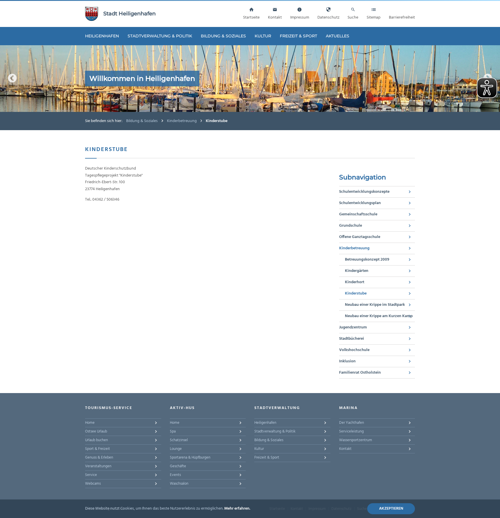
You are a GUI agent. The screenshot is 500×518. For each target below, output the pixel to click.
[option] (250, 78)
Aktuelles (337, 36)
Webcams (93, 484)
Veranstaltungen (98, 466)
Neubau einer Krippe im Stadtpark (375, 304)
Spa (173, 431)
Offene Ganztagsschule (359, 237)
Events (175, 475)
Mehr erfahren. (237, 508)
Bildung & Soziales (223, 36)
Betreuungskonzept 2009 (367, 259)
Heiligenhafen (102, 36)
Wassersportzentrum (355, 440)
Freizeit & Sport (298, 36)
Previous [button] (12, 78)
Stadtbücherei (351, 338)
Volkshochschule (354, 350)
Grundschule (350, 225)
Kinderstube (356, 293)
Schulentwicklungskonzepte (364, 191)
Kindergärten (356, 271)
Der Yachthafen (351, 423)
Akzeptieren (391, 508)
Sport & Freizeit (97, 449)
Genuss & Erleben (99, 458)
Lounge (176, 449)
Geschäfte (178, 466)
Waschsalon (179, 484)
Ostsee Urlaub (96, 431)
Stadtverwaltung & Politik (160, 36)
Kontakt (345, 449)
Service (91, 475)
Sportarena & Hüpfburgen (190, 458)
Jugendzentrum (353, 327)
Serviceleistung (351, 431)
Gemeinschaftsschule (358, 214)
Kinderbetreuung (182, 121)
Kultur (263, 36)
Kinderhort (354, 282)
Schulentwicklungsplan (360, 203)
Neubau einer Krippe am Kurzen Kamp (379, 316)
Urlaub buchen (96, 440)
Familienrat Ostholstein (360, 372)
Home (90, 423)
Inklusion (347, 361)
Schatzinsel (179, 440)
